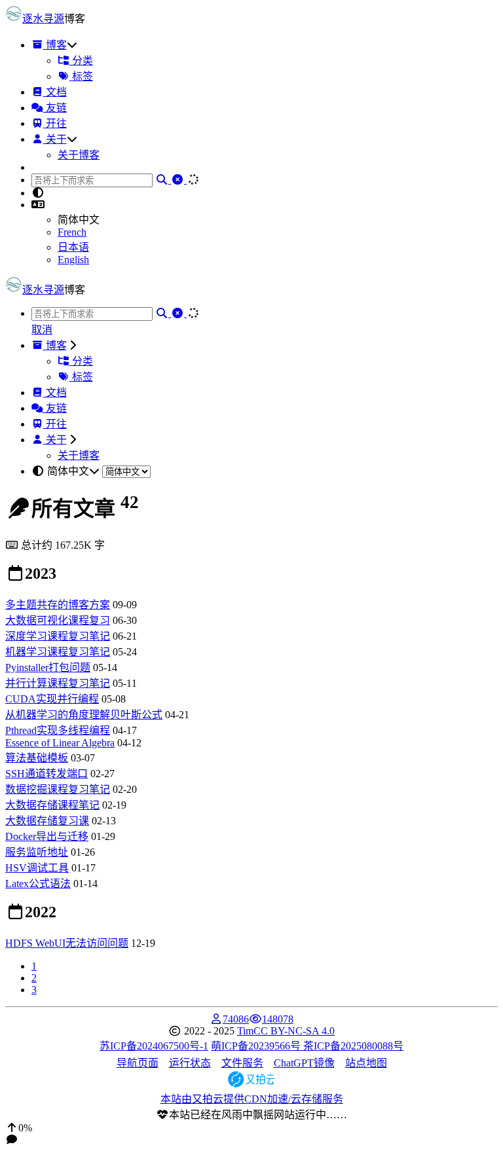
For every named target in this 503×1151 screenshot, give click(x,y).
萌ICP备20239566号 (257, 1045)
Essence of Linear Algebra (60, 742)
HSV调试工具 (37, 867)
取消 (41, 329)
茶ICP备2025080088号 (353, 1045)
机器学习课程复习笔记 (57, 651)
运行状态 (190, 1063)
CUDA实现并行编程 (52, 698)
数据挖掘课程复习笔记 (57, 789)
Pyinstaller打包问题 (47, 667)
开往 (55, 123)
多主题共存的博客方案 (57, 604)
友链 (55, 107)
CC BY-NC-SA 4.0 (294, 1030)
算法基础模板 (36, 757)
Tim (245, 1030)
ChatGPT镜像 (304, 1063)
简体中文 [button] (68, 471)
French (72, 232)
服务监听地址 (36, 852)
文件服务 (242, 1063)
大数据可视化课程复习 (57, 620)
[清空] (179, 179)
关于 (55, 139)
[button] (38, 204)
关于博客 (79, 154)
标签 (81, 76)
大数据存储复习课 (47, 820)
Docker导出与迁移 (46, 836)
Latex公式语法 (38, 883)
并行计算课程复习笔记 (57, 683)
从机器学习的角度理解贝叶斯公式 (83, 714)
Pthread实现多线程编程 (57, 730)
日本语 (73, 247)
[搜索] (163, 179)
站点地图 (366, 1063)
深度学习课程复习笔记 (57, 636)
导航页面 (137, 1063)
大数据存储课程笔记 (52, 805)
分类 (81, 60)
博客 (55, 44)
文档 (55, 92)
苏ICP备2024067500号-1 (154, 1045)
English (73, 259)
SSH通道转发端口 (46, 773)
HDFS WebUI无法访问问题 (66, 943)
